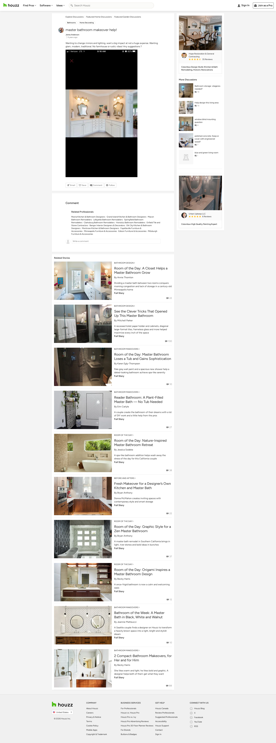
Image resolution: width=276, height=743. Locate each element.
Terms (89, 721)
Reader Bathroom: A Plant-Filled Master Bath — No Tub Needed (138, 399)
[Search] (72, 5)
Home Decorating (87, 23)
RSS (196, 726)
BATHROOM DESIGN (124, 263)
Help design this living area (206, 102)
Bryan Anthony (124, 492)
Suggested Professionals (166, 717)
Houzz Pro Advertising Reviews (135, 721)
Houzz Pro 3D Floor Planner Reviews (137, 725)
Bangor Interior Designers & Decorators (107, 225)
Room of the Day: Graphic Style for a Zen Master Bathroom (142, 529)
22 (170, 298)
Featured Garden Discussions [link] (127, 17)
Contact (159, 730)
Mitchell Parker (125, 320)
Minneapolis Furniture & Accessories (100, 231)
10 (170, 384)
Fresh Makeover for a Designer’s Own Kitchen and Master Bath (142, 485)
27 (170, 427)
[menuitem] (29, 5)
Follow (112, 185)
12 (171, 599)
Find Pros (28, 5)
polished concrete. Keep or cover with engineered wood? (207, 139)
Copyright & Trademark (96, 734)
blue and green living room (206, 152)
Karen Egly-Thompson (128, 363)
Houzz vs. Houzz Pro (130, 713)
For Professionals (128, 708)
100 (170, 341)
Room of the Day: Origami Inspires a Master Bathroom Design (142, 572)
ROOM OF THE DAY (123, 435)
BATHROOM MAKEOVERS (126, 349)
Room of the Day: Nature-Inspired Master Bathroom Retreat (140, 442)
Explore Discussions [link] (75, 17)
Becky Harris (123, 578)
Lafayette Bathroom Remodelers (108, 219)
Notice (98, 717)
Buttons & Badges (129, 734)
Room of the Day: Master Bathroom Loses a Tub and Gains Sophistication (142, 356)
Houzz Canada (161, 708)
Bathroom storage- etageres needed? (207, 87)
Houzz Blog (199, 708)
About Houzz (92, 708)
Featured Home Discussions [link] (99, 17)
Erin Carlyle (123, 406)
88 (170, 685)
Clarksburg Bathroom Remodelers (99, 222)
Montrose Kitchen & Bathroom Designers (100, 228)
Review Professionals (164, 713)
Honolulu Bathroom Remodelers (130, 222)
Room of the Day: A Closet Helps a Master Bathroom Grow (140, 270)
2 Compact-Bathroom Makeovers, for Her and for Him (143, 658)
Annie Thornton (125, 277)
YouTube (198, 722)
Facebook (198, 717)
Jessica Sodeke (125, 449)
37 (170, 556)
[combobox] (111, 5)
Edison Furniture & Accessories (132, 231)
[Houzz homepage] (11, 5)
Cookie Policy (92, 725)
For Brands (126, 730)
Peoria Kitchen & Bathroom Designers (88, 217)
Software (45, 5)
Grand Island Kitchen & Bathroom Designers (126, 217)
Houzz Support (162, 725)
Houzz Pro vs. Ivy (128, 717)
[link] (204, 59)
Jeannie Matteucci (127, 622)
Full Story (119, 293)
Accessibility (161, 721)
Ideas (59, 5)
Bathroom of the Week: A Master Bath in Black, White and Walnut (139, 615)
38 (170, 470)
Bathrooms (71, 23)
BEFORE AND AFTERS (124, 478)
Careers (89, 713)
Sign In (158, 734)
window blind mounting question (205, 120)
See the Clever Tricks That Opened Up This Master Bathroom (140, 313)
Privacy (89, 717)
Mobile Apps (91, 730)
